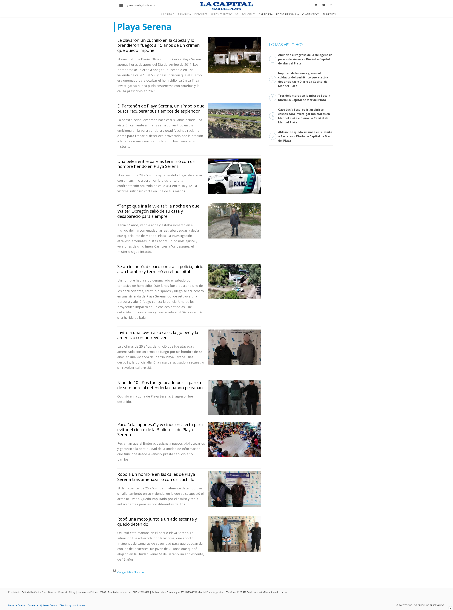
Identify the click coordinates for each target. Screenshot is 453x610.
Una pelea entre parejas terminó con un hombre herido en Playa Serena (156, 163)
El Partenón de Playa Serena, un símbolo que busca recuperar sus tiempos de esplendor (160, 108)
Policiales (249, 14)
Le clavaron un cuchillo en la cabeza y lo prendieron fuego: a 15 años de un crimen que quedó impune (158, 45)
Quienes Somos (48, 605)
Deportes (200, 14)
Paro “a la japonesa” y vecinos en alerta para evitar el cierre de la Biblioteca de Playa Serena (160, 429)
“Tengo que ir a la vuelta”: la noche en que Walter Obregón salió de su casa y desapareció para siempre (158, 211)
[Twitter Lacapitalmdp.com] (316, 5)
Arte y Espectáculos (224, 14)
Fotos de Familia (287, 14)
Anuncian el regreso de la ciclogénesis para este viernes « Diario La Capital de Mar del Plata (302, 59)
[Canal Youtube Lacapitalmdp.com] (324, 5)
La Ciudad (167, 14)
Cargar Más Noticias (130, 572)
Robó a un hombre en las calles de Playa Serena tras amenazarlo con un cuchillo (156, 476)
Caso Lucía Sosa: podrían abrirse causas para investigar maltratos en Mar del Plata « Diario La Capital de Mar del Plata (301, 116)
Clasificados (311, 14)
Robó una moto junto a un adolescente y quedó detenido (157, 521)
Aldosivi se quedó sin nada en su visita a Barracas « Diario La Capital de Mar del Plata (302, 136)
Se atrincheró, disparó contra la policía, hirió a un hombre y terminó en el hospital (160, 268)
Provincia (184, 14)
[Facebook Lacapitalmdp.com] (309, 5)
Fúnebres (329, 14)
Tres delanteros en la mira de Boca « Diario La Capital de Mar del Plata (301, 98)
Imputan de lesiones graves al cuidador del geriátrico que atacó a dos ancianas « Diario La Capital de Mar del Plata (300, 79)
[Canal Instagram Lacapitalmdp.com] (331, 5)
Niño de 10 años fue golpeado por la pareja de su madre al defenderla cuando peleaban (160, 384)
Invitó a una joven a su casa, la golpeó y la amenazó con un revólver (157, 334)
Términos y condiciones (72, 605)
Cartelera (266, 14)
